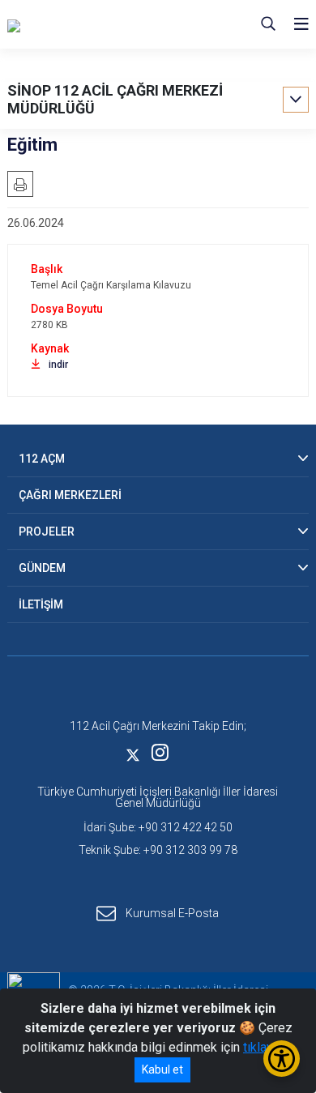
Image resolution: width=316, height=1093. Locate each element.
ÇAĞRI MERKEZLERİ (70, 495)
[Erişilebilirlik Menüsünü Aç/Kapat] (281, 1058)
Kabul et (162, 1069)
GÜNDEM (42, 567)
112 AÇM (42, 458)
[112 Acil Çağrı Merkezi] (88, 24)
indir (58, 364)
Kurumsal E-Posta (172, 913)
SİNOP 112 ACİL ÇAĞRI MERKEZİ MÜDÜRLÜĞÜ (115, 99)
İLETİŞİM (41, 604)
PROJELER (47, 531)
